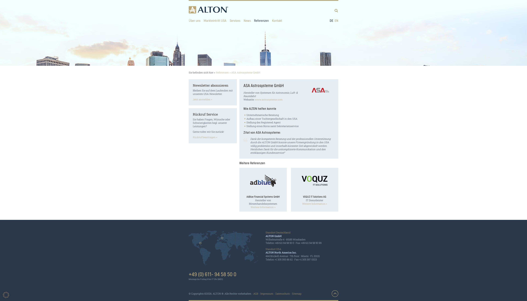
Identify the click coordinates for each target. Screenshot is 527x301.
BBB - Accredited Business (311, 275)
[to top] (335, 293)
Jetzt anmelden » (202, 99)
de (331, 20)
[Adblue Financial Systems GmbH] (263, 182)
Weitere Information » (263, 207)
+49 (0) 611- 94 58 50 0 (212, 274)
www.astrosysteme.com (269, 99)
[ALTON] (208, 9)
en (336, 20)
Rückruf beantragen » (205, 137)
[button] (6, 295)
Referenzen (222, 72)
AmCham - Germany (279, 275)
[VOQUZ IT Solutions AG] (314, 182)
